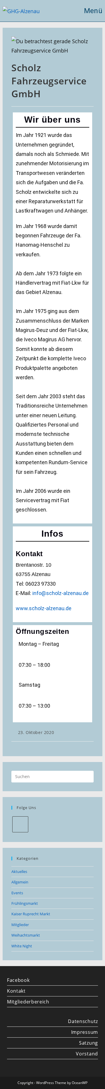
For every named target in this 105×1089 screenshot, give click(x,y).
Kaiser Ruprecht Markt (30, 913)
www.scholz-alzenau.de (43, 608)
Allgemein (19, 882)
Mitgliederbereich (28, 1001)
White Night (21, 946)
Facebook (18, 980)
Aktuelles (19, 871)
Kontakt (16, 991)
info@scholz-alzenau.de (60, 593)
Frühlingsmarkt (24, 903)
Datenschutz (83, 1021)
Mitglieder (20, 924)
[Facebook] (20, 824)
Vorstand (87, 1053)
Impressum (84, 1032)
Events (17, 892)
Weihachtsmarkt (25, 935)
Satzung (88, 1043)
